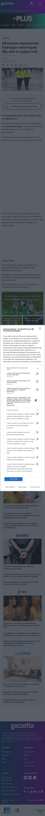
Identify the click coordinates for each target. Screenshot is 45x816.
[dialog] (22, 408)
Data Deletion (10, 487)
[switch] (36, 374)
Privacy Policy (35, 487)
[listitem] (22, 368)
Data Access (22, 487)
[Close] (41, 329)
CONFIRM (14, 479)
